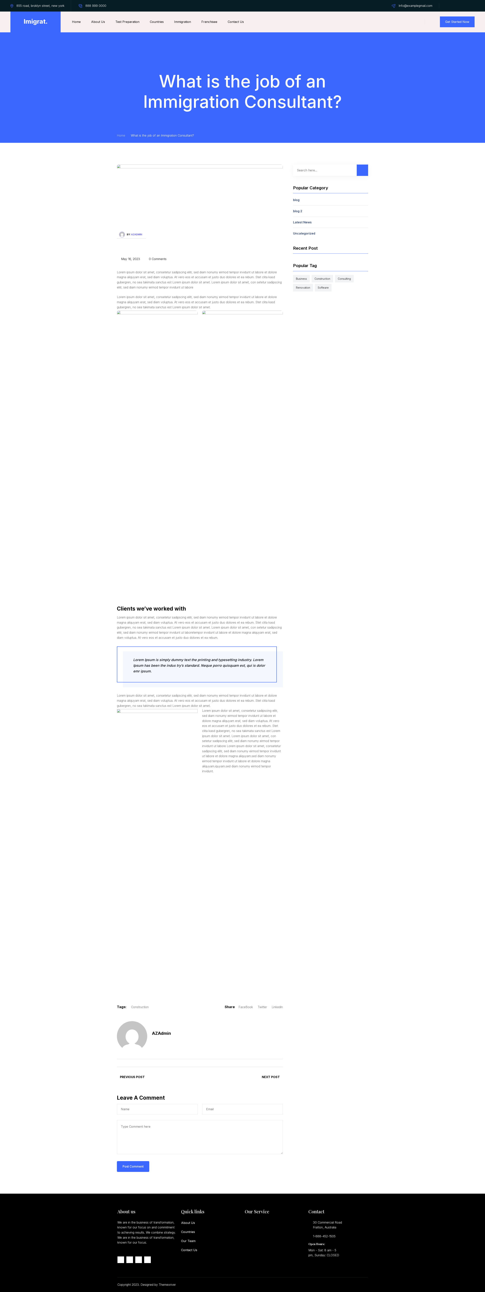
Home (76, 22)
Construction (140, 1007)
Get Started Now (457, 22)
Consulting (344, 278)
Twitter (262, 1007)
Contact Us (236, 22)
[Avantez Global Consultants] (35, 22)
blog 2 (297, 211)
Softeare (323, 287)
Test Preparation (127, 22)
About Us (98, 22)
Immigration (182, 22)
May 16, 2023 (130, 259)
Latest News (302, 222)
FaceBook (246, 1007)
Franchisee (209, 22)
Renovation (303, 287)
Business (301, 278)
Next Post (271, 1077)
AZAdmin (136, 234)
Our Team (188, 1241)
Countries (157, 22)
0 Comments (157, 259)
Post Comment (133, 1166)
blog (296, 200)
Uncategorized (304, 233)
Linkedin (277, 1007)
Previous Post (132, 1077)
